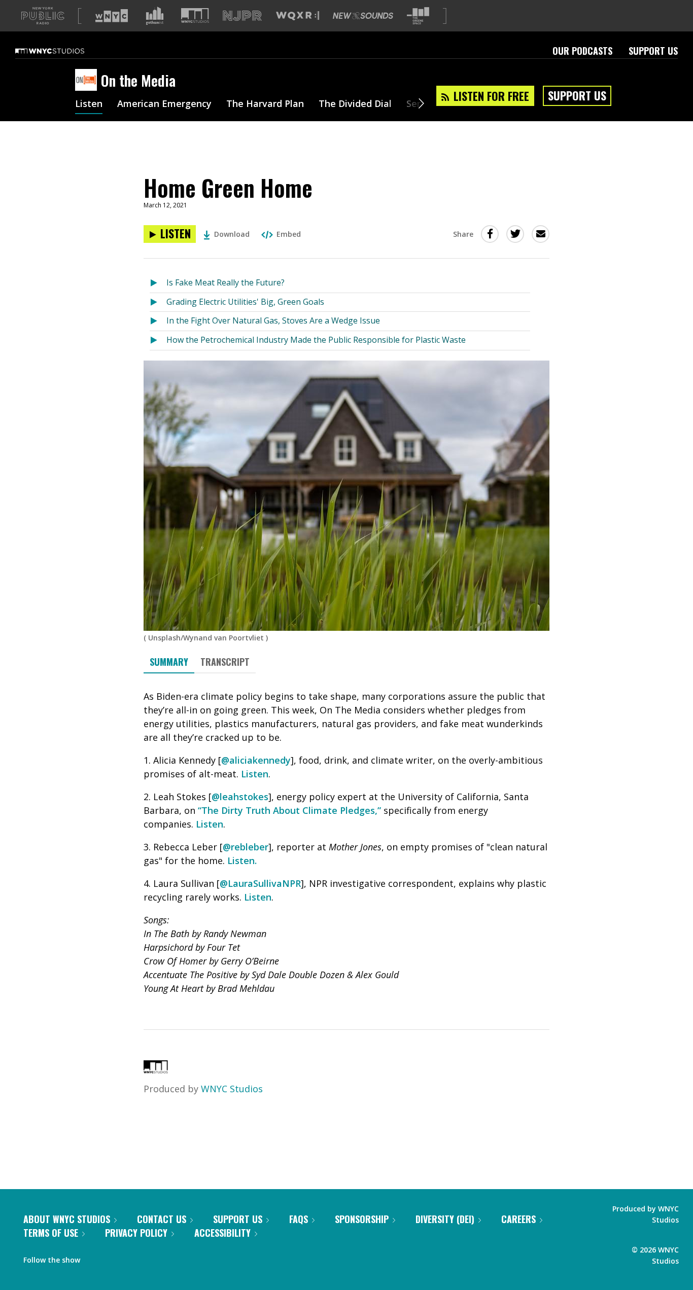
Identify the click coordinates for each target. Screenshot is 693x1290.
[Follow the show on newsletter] (133, 1257)
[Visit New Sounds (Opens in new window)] (363, 15)
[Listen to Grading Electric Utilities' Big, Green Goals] (158, 302)
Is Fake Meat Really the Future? (225, 282)
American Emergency (164, 104)
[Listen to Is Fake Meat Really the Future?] (158, 283)
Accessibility (222, 1232)
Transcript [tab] (225, 661)
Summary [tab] (169, 661)
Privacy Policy (136, 1232)
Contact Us (161, 1219)
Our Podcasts (582, 50)
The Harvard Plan (265, 104)
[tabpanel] (346, 842)
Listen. (242, 860)
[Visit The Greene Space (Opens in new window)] (418, 16)
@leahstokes (240, 797)
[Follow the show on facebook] (94, 1257)
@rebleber (245, 847)
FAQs (298, 1219)
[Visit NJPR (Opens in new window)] (242, 16)
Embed (288, 234)
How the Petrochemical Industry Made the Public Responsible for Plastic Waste (316, 339)
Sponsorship (362, 1219)
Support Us (653, 50)
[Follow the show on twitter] (114, 1257)
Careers (518, 1219)
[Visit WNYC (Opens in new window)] (111, 15)
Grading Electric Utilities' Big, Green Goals (245, 301)
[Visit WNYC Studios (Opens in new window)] (195, 15)
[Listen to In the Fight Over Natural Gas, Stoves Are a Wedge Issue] (158, 321)
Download (232, 234)
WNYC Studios (232, 1089)
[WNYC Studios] (156, 1070)
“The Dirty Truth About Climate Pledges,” (289, 810)
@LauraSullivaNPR (260, 883)
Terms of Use (50, 1232)
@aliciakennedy (256, 760)
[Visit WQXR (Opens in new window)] (297, 16)
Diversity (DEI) (444, 1219)
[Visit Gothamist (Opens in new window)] (154, 16)
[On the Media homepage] (88, 80)
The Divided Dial (355, 104)
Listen (88, 104)
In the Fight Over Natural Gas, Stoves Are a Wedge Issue (273, 320)
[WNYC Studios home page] (62, 50)
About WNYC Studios (66, 1219)
